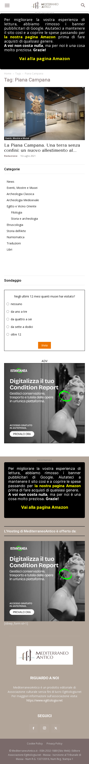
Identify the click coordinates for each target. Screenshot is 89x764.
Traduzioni (14, 243)
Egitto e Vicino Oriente (21, 206)
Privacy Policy (54, 743)
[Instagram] (44, 728)
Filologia (16, 212)
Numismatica (15, 237)
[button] (7, 5)
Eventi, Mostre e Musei (17, 138)
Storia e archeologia (24, 219)
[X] (56, 728)
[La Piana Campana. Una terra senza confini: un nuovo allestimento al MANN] (44, 113)
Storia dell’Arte (16, 231)
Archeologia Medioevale (23, 200)
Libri (9, 249)
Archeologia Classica (20, 194)
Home (7, 73)
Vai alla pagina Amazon (44, 58)
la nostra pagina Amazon (29, 36)
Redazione (10, 155)
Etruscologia (15, 225)
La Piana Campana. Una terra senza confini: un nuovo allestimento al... (42, 148)
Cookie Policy (35, 743)
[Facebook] (33, 728)
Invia (44, 345)
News (10, 181)
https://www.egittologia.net (44, 700)
